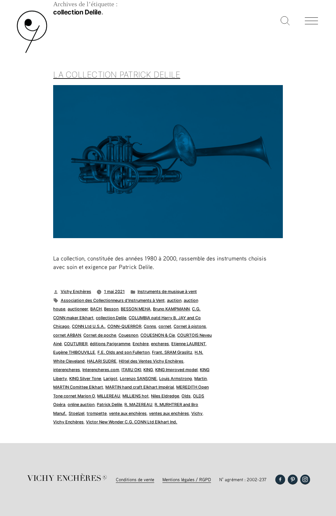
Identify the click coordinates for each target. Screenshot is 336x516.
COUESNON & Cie (157, 335)
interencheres (66, 369)
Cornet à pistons (190, 326)
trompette (97, 413)
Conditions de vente (135, 479)
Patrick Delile (109, 404)
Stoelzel (76, 413)
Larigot (110, 378)
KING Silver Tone (85, 378)
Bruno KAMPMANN (171, 308)
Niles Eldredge (165, 395)
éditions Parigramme (110, 343)
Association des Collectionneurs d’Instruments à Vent (113, 300)
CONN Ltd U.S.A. (88, 326)
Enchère (141, 343)
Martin (200, 378)
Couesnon (128, 335)
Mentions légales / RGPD (186, 479)
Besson (111, 308)
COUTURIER (76, 343)
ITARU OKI (131, 369)
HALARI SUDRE (101, 361)
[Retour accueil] (32, 52)
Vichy (196, 413)
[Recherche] (285, 21)
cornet (164, 326)
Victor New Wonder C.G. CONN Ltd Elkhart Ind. (131, 421)
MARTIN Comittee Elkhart (78, 387)
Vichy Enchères (76, 291)
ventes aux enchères (169, 413)
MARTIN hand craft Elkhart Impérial (139, 387)
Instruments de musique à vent (167, 291)
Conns (150, 326)
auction (174, 300)
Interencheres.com (100, 369)
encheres (160, 343)
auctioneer (78, 308)
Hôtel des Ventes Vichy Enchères (151, 361)
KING (148, 369)
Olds (186, 395)
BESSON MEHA (136, 308)
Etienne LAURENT (188, 343)
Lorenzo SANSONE (138, 378)
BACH (96, 308)
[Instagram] (305, 479)
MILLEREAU (108, 395)
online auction (81, 404)
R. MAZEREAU (138, 404)
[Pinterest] (293, 479)
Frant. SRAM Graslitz (172, 352)
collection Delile (111, 317)
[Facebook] (280, 479)
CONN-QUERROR (124, 326)
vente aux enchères (128, 413)
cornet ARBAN (67, 335)
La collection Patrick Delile (116, 74)
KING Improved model (176, 369)
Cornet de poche (99, 335)
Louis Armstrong (175, 378)
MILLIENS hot (135, 395)
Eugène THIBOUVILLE (74, 352)
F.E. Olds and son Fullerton (123, 352)
